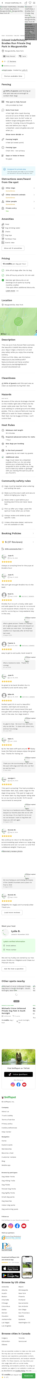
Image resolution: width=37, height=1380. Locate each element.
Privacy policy (7, 1124)
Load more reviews (12, 912)
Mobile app (6, 1165)
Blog (3, 1161)
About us (5, 1111)
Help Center (6, 1132)
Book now (28, 1376)
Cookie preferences (9, 1128)
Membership (7, 1149)
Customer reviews (9, 1157)
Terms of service (8, 1120)
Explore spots (7, 1145)
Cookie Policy (20, 1370)
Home (4, 1141)
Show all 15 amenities (13, 248)
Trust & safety (7, 1116)
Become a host (7, 1153)
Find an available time (13, 76)
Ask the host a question (14, 969)
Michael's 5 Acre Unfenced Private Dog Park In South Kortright (14, 1010)
